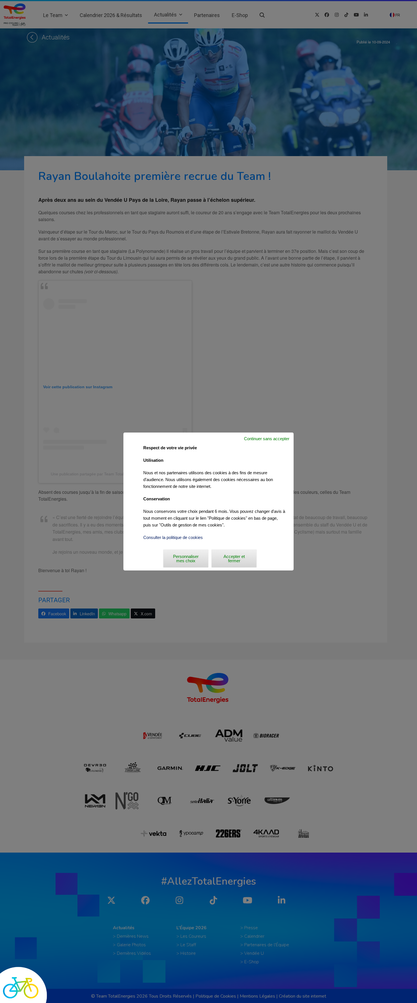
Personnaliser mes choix (186, 558)
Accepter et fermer (234, 558)
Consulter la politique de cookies (173, 537)
